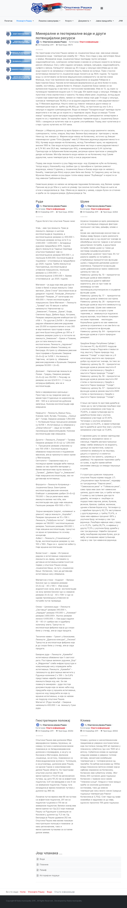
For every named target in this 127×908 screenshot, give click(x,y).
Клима (85, 720)
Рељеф (42, 870)
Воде (42, 859)
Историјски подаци (49, 875)
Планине (43, 864)
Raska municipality (74, 901)
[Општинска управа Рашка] (37, 42)
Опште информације (88, 42)
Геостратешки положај (53, 720)
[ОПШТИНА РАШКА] (61, 8)
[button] (102, 8)
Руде (39, 201)
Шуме (84, 201)
